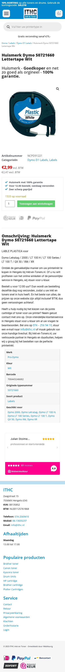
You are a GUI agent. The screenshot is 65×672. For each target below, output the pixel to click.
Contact (7, 604)
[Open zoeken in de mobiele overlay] (32, 27)
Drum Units (9, 576)
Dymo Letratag (29, 412)
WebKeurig (48, 646)
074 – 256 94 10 (42, 325)
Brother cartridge (13, 585)
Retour (7, 608)
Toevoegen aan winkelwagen (36, 203)
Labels (12, 43)
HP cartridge (10, 580)
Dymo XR (32, 419)
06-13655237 (19, 520)
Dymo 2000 (14, 412)
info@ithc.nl (27, 329)
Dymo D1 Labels (24, 43)
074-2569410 (22, 516)
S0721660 (13, 390)
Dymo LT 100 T (39, 415)
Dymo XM (21, 419)
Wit (9, 368)
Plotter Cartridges (13, 589)
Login (6, 629)
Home (4, 43)
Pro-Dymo (13, 357)
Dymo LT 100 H (47, 412)
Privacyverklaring (12, 612)
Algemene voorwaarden (16, 617)
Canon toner (10, 568)
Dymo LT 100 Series (18, 415)
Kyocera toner (11, 572)
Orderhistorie (10, 625)
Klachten (8, 621)
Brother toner (10, 563)
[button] (6, 13)
